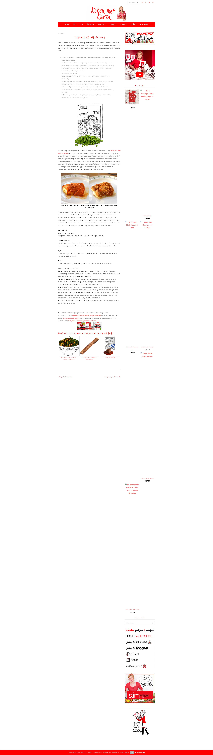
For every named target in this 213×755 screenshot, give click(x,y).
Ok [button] (132, 752)
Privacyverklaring (139, 752)
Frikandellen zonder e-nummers (89, 358)
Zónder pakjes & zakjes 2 (71, 318)
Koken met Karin (106, 13)
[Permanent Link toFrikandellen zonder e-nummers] (89, 355)
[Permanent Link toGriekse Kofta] (110, 355)
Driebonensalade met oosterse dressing (68, 358)
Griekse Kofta (110, 357)
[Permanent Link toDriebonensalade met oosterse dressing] (69, 355)
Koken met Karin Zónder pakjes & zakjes (86, 315)
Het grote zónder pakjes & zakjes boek (82, 321)
